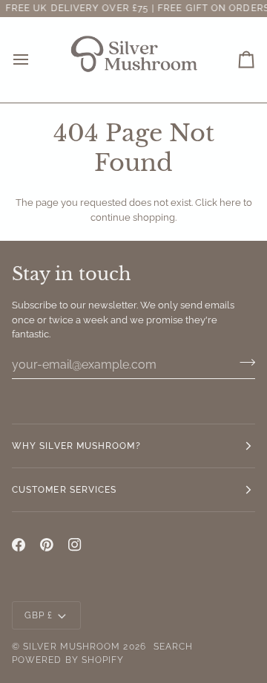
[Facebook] (18, 544)
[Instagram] (75, 544)
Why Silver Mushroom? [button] (76, 446)
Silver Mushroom (71, 646)
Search (173, 646)
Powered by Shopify (68, 660)
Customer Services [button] (64, 490)
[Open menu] (34, 60)
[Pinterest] (46, 544)
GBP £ (38, 615)
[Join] (243, 363)
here (230, 202)
